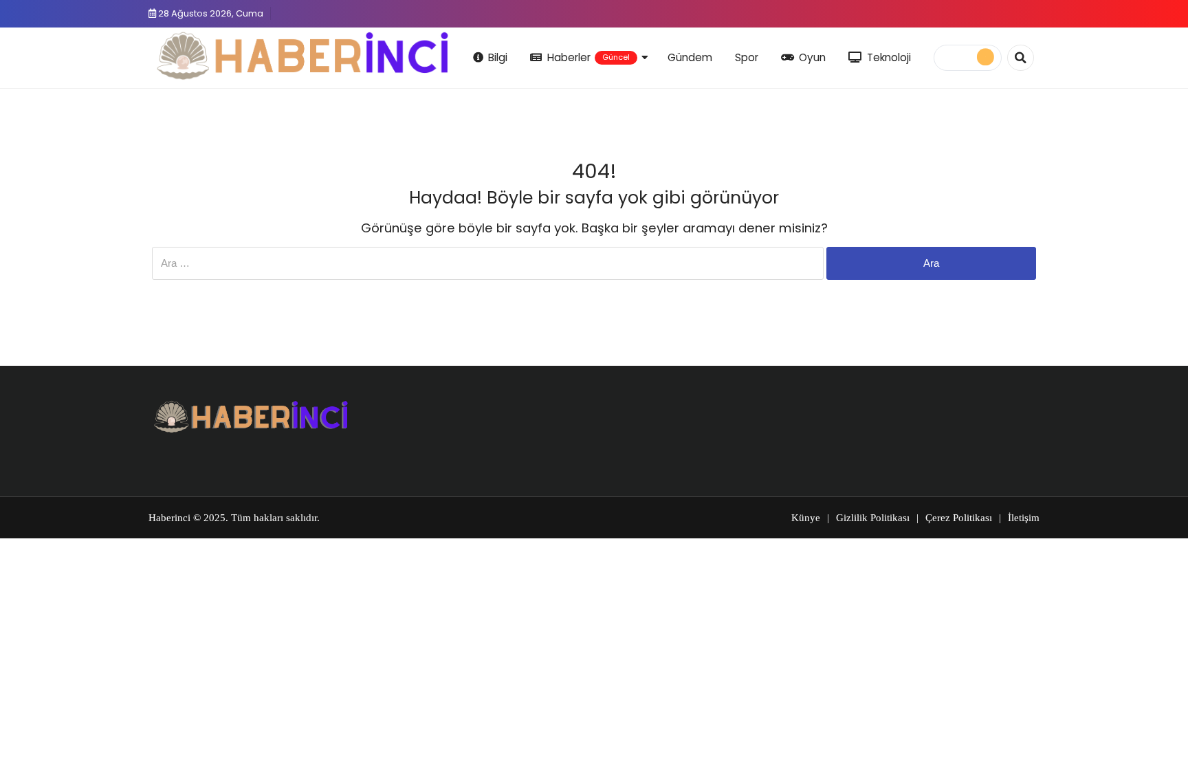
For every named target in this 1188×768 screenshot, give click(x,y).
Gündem (690, 57)
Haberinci (169, 517)
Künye (805, 517)
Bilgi (497, 57)
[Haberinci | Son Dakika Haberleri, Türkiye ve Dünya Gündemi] (303, 55)
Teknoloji (889, 57)
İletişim (1024, 517)
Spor (746, 57)
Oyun (812, 57)
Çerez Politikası (958, 517)
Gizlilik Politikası (873, 517)
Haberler (588, 57)
